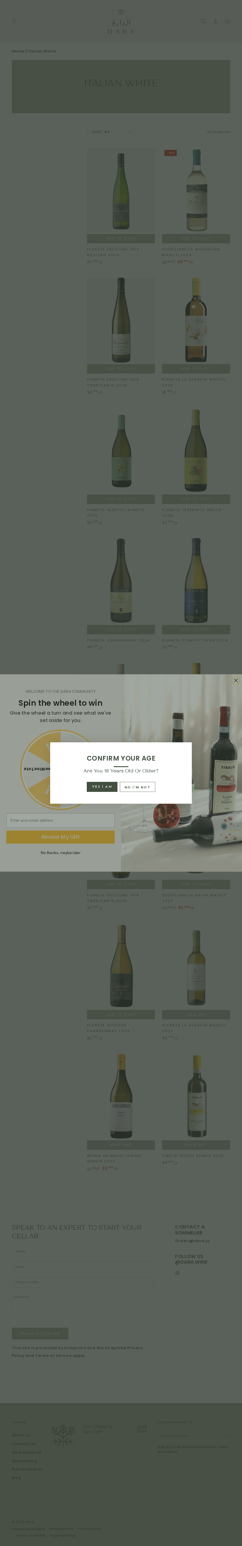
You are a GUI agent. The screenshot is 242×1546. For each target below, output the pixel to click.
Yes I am (102, 787)
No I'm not (138, 787)
